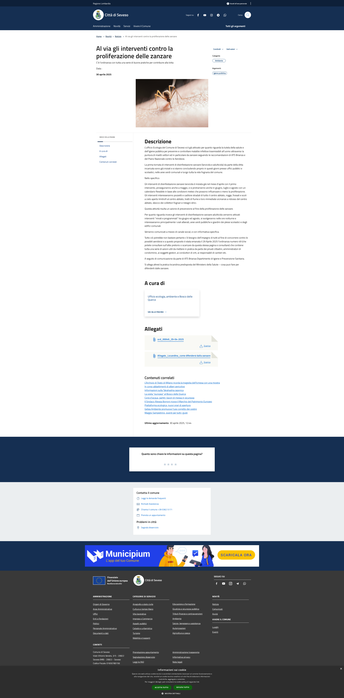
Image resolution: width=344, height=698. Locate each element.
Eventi (215, 632)
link (197, 682)
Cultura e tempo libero (143, 609)
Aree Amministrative (102, 609)
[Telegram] (217, 15)
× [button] (341, 669)
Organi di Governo (101, 604)
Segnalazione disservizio (144, 657)
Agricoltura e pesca (181, 633)
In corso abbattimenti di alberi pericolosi (165, 386)
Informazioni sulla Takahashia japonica (164, 390)
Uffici (95, 613)
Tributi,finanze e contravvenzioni (188, 613)
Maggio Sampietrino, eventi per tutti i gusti (166, 413)
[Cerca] (248, 15)
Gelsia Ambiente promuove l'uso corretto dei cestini (171, 409)
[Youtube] (203, 15)
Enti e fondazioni (100, 618)
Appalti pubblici (140, 623)
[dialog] (172, 682)
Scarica (207, 345)
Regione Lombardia (101, 3)
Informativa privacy (181, 657)
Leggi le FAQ (138, 662)
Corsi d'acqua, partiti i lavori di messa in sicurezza (169, 398)
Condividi (217, 49)
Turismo (136, 633)
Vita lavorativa (139, 613)
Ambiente (177, 618)
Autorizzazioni (179, 628)
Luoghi (215, 627)
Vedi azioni (230, 49)
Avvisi (215, 613)
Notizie (118, 36)
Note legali (177, 662)
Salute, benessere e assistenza (186, 623)
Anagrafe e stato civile (143, 604)
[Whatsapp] (224, 15)
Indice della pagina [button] (107, 137)
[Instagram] (210, 15)
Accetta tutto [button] (161, 687)
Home (99, 36)
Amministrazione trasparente (186, 652)
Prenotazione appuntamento (146, 652)
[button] (172, 693)
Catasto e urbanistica (142, 628)
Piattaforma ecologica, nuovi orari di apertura (168, 405)
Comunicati (217, 609)
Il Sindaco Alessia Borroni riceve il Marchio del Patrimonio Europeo (178, 401)
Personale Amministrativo (105, 628)
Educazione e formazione (184, 604)
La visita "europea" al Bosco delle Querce (165, 394)
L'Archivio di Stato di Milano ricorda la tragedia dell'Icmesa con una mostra (182, 383)
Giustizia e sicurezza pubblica (186, 609)
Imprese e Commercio (142, 618)
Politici (96, 623)
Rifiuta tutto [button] (182, 687)
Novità (108, 36)
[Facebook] (197, 15)
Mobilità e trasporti (141, 638)
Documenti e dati (101, 633)
